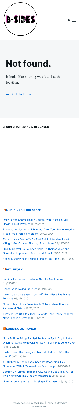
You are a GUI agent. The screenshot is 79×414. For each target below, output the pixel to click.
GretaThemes (39, 406)
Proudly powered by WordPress (28, 402)
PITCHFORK (14, 269)
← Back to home (18, 94)
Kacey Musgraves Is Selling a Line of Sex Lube (31, 258)
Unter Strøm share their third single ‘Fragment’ (30, 381)
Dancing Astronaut (22, 328)
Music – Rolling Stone (24, 210)
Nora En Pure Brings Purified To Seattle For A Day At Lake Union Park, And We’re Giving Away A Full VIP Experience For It (39, 342)
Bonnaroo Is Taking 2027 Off (20, 288)
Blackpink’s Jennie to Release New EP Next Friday (33, 279)
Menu (74, 20)
